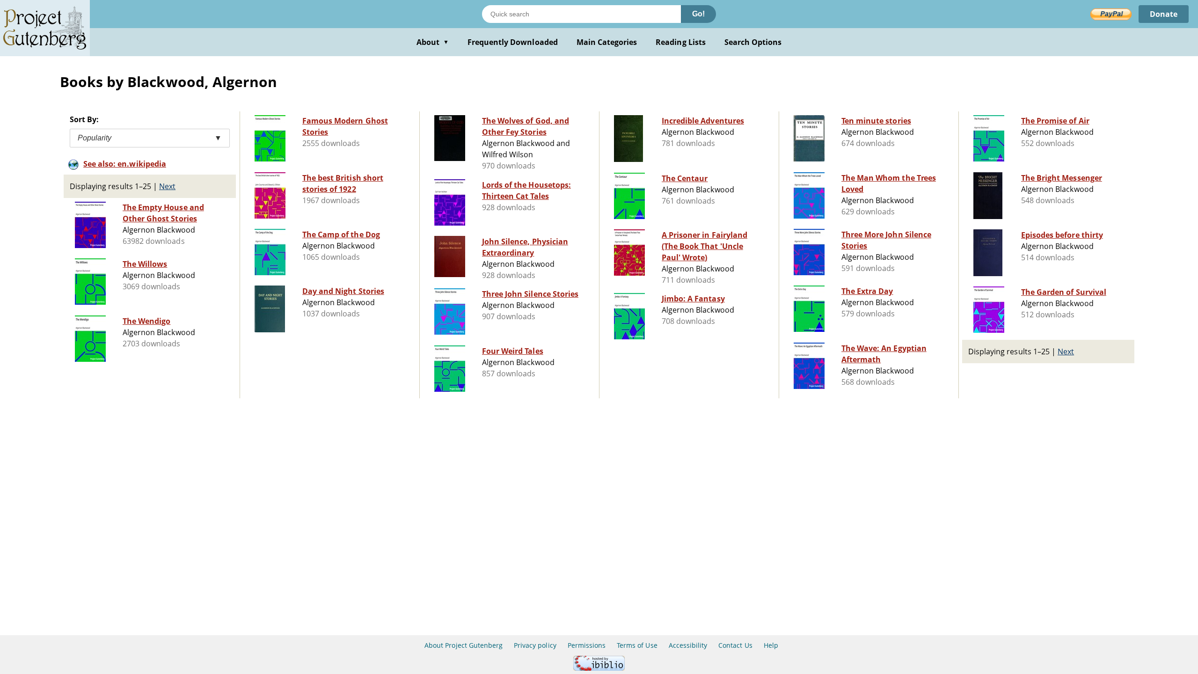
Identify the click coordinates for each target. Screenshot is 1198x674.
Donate (1163, 14)
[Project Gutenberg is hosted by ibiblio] (599, 668)
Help (771, 645)
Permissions (587, 645)
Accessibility (688, 645)
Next (167, 186)
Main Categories (607, 42)
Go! (698, 14)
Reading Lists (681, 42)
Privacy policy (535, 645)
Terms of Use (637, 645)
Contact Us (735, 645)
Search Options (753, 42)
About (432, 42)
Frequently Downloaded (513, 42)
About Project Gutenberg (463, 645)
